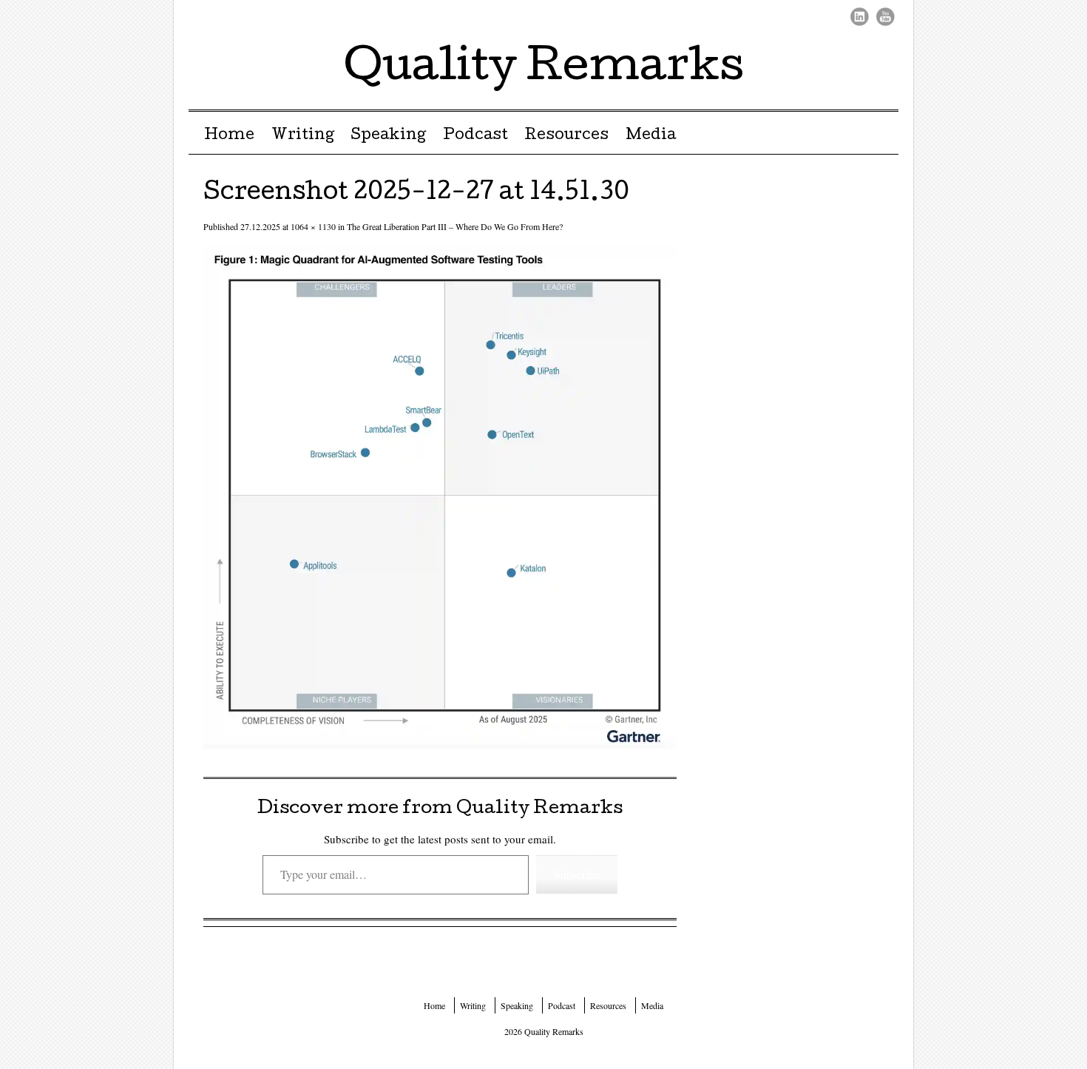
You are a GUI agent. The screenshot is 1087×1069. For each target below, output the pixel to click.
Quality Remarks (544, 69)
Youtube (885, 16)
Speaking (388, 136)
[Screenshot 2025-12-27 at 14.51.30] (440, 744)
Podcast (475, 136)
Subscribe (577, 874)
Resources (566, 136)
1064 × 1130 (313, 226)
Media (651, 136)
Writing (302, 136)
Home (229, 136)
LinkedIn (859, 16)
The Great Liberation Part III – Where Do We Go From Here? (455, 226)
